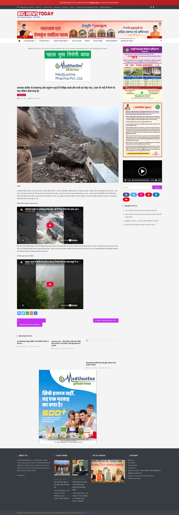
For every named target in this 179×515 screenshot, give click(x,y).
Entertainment (111, 41)
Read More (21, 475)
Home (72, 7)
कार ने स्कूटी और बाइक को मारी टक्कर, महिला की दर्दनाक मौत (141, 210)
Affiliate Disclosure (105, 7)
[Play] (126, 180)
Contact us (38, 7)
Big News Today (35, 98)
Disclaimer (57, 7)
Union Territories (60, 41)
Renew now (94, 3)
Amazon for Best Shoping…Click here (87, 7)
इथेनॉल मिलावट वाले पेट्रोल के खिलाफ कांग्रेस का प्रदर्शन (140, 225)
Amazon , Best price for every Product (141, 476)
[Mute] (156, 180)
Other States (44, 41)
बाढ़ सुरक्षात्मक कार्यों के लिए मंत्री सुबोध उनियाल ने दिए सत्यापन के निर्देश (101, 364)
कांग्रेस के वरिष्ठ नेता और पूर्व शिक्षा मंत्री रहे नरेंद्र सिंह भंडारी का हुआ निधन (31, 325)
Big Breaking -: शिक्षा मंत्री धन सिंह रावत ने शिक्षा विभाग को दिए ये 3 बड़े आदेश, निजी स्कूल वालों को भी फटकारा (66, 343)
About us (65, 7)
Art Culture (76, 41)
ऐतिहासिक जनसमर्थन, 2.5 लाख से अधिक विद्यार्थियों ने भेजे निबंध (141, 221)
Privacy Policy (48, 7)
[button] (142, 171)
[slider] (140, 180)
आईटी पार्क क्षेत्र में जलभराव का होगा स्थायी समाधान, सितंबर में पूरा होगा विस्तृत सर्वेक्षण (143, 215)
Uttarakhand (29, 41)
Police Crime (97, 41)
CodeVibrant (86, 513)
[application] (142, 171)
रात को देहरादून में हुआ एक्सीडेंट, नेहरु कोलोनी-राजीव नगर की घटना (33, 342)
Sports (87, 41)
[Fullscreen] (159, 180)
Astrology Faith (127, 41)
